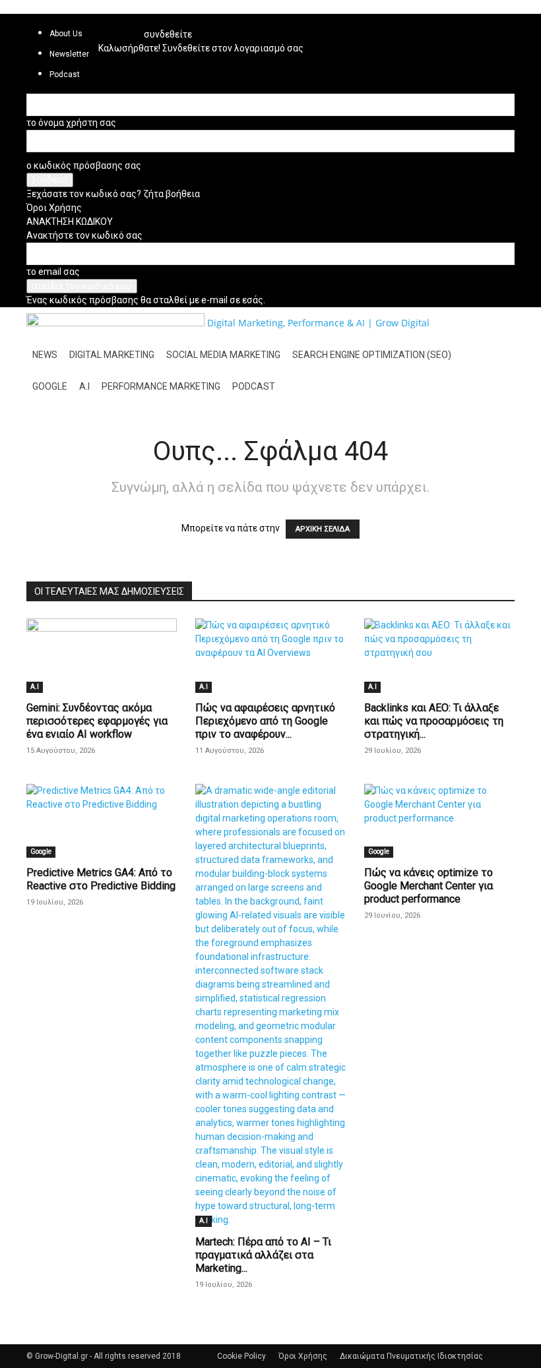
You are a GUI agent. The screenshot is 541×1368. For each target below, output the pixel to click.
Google (49, 386)
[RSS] (122, 23)
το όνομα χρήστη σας (71, 122)
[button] (499, 323)
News (44, 354)
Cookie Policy (241, 1356)
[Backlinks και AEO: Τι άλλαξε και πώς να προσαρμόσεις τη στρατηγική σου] (439, 655)
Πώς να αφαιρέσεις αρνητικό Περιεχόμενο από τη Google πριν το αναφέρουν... (265, 720)
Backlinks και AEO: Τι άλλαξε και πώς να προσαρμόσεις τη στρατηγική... (433, 720)
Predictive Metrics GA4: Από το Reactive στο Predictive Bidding (100, 879)
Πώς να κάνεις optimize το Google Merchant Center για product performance (428, 885)
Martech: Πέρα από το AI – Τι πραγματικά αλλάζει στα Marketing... (263, 1254)
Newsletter (69, 54)
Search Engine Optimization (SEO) (371, 354)
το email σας (53, 271)
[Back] (147, 20)
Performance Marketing (161, 386)
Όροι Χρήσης (54, 207)
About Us (65, 33)
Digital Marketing (111, 354)
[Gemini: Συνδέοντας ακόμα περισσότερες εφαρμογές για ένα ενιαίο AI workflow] (101, 655)
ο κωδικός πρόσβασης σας (83, 165)
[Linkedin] (112, 23)
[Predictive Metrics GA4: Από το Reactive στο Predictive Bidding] (101, 821)
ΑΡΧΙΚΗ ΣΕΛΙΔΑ (323, 529)
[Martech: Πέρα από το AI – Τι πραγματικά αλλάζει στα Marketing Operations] (270, 1005)
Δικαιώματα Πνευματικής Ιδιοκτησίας (411, 1356)
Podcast (253, 386)
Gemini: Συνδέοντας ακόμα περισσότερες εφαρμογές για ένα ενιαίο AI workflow (97, 720)
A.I (84, 386)
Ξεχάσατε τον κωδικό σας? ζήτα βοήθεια (113, 194)
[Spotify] (131, 23)
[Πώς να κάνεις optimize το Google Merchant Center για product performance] (439, 821)
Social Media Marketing (223, 354)
